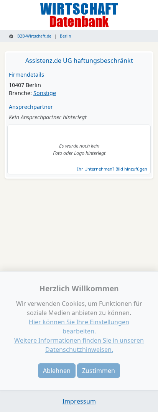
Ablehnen (57, 370)
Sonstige (44, 93)
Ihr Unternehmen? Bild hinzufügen (112, 169)
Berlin (65, 36)
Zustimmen (98, 370)
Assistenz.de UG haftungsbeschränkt (79, 60)
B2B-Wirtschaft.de (33, 36)
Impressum (79, 401)
